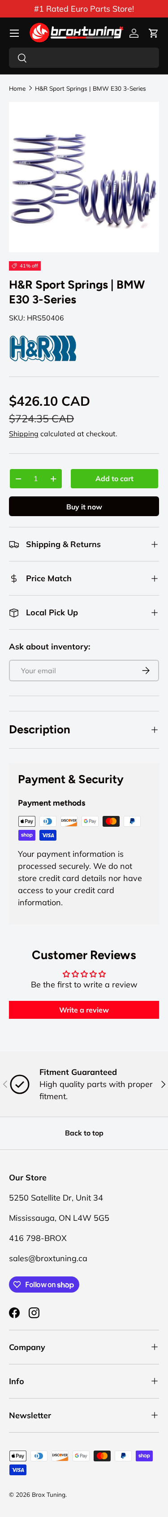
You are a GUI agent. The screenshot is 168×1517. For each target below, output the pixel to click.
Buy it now (84, 506)
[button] (154, 33)
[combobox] (84, 58)
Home (17, 88)
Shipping (24, 433)
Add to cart (114, 478)
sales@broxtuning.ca (48, 1258)
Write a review (84, 1009)
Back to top (84, 1132)
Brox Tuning (48, 1494)
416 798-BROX (38, 1238)
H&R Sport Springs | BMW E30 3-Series (90, 88)
